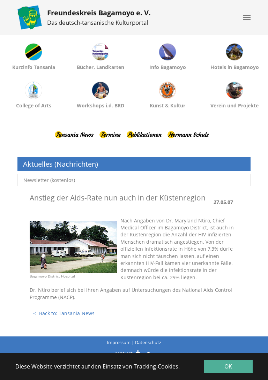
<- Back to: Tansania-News (64, 313)
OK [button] (228, 366)
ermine (110, 134)
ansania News (75, 134)
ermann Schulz (189, 134)
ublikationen (145, 134)
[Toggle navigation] (247, 17)
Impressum (119, 342)
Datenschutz (148, 342)
